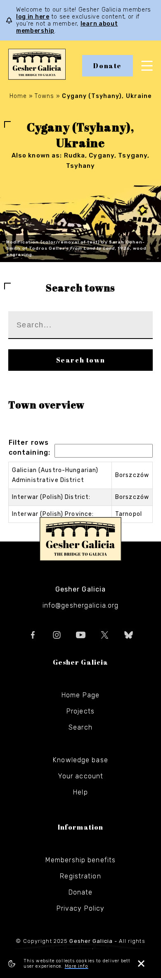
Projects (80, 711)
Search (80, 727)
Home (18, 96)
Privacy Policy (81, 908)
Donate (107, 65)
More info (76, 966)
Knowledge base (80, 760)
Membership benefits (80, 860)
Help (80, 792)
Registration (80, 876)
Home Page (80, 695)
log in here (33, 16)
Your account (80, 776)
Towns (44, 96)
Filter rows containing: (29, 447)
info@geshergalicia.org (81, 605)
